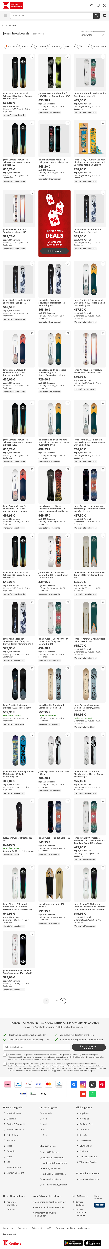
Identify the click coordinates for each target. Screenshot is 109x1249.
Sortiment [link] (84, 1129)
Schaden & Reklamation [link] (54, 1173)
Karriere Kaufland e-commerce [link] (81, 1212)
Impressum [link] (8, 1228)
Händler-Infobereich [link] (89, 1179)
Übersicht (47, 1113)
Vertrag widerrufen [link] (52, 1168)
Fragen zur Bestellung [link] (53, 1157)
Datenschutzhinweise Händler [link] (49, 1207)
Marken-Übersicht (15, 1172)
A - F (45, 1118)
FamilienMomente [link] (88, 1156)
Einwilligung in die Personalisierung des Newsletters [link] (57, 1066)
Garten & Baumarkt (16, 1124)
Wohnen (11, 1140)
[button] (11, 46)
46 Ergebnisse (37, 33)
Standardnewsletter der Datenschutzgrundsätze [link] (49, 1057)
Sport (9, 1156)
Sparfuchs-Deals (14, 1113)
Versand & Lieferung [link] (53, 1179)
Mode (9, 1145)
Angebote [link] (84, 1113)
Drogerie (11, 1151)
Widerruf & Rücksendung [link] (55, 1163)
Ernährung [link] (84, 1151)
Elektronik (11, 1118)
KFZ (8, 1162)
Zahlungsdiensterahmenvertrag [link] (50, 1202)
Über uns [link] (11, 1209)
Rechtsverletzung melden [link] (55, 1184)
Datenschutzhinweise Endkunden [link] (45, 1214)
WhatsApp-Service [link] (88, 1162)
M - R (45, 1129)
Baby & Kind (12, 1135)
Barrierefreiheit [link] (9, 1234)
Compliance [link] (22, 1228)
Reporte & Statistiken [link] (12, 1203)
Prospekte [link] (84, 1118)
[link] (91, 5)
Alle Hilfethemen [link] (51, 1152)
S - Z (45, 1135)
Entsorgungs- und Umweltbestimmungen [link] (73, 1228)
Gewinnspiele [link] (85, 1145)
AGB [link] (49, 1228)
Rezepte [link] (83, 1135)
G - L (45, 1124)
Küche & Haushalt (15, 1129)
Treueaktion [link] (85, 1140)
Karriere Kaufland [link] (80, 1203)
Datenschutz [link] (37, 1228)
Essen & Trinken (14, 1167)
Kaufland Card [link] (86, 1124)
